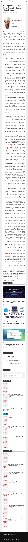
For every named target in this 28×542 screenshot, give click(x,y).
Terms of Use (15, 539)
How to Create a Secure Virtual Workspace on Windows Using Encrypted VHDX (13, 323)
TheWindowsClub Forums (10, 147)
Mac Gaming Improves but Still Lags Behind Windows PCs (16, 519)
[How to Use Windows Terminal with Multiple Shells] (5, 420)
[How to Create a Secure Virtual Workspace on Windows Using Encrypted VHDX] (14, 312)
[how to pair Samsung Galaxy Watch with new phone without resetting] (5, 442)
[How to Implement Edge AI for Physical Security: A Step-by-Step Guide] (5, 475)
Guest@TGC (13, 12)
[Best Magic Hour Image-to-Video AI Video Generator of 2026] (14, 291)
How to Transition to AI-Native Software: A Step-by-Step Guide (16, 465)
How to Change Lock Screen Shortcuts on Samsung (16, 427)
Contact (14, 537)
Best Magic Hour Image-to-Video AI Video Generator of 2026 (14, 301)
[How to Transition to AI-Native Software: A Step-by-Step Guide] (5, 467)
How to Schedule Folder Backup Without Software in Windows (13, 344)
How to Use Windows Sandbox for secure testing (16, 413)
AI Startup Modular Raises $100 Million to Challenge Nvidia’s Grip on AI (16, 506)
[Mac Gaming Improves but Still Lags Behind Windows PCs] (5, 523)
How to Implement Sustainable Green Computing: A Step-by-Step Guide (15, 481)
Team (9, 537)
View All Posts (21, 352)
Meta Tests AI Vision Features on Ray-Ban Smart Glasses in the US (16, 494)
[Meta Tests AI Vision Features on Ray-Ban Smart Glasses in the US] (5, 498)
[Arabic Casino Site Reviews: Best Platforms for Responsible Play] (5, 490)
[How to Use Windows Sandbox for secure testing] (5, 413)
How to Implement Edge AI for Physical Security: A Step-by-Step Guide (15, 473)
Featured (5, 299)
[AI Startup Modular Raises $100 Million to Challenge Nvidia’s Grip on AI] (5, 510)
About (5, 537)
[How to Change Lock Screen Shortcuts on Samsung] (5, 430)
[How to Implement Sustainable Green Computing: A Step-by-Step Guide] (5, 483)
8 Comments (6, 14)
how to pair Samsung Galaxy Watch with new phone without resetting (16, 437)
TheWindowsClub (8, 253)
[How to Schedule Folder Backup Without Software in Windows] (14, 334)
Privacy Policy (7, 539)
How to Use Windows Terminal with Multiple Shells (15, 417)
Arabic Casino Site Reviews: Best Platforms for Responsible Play (14, 490)
